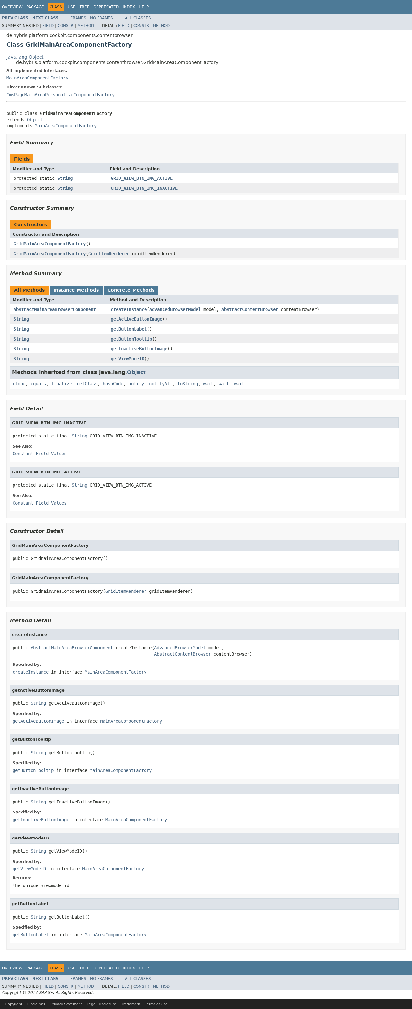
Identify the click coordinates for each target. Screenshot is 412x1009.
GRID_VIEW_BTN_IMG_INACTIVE (144, 188)
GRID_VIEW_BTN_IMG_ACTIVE (142, 178)
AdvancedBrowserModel (175, 309)
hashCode (113, 383)
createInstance (129, 309)
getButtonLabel (129, 329)
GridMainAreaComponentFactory (50, 243)
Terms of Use (156, 1004)
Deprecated (106, 7)
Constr (65, 25)
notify (136, 383)
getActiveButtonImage (136, 319)
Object (34, 119)
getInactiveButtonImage (139, 348)
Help (144, 7)
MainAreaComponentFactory (37, 77)
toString (187, 383)
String (65, 178)
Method (85, 25)
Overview (12, 7)
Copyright (13, 1004)
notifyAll (160, 383)
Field (48, 25)
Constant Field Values (40, 453)
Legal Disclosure (101, 1004)
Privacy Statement (66, 1004)
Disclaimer (36, 1004)
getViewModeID (127, 358)
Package (35, 7)
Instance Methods (76, 290)
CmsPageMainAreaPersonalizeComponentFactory (60, 94)
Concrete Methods (131, 290)
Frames (78, 18)
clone (19, 383)
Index (129, 7)
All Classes (138, 18)
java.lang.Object (24, 57)
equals (38, 383)
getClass (87, 383)
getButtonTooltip (131, 339)
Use (72, 7)
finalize (61, 383)
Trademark (130, 1004)
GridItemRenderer (108, 253)
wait (208, 383)
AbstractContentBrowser (249, 309)
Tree (84, 7)
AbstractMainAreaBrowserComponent (55, 309)
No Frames (101, 18)
